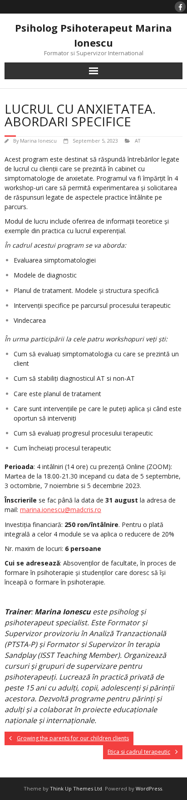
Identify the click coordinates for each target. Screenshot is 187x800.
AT (137, 140)
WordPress (149, 788)
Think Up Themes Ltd (76, 788)
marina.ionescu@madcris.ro (60, 509)
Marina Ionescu (38, 140)
